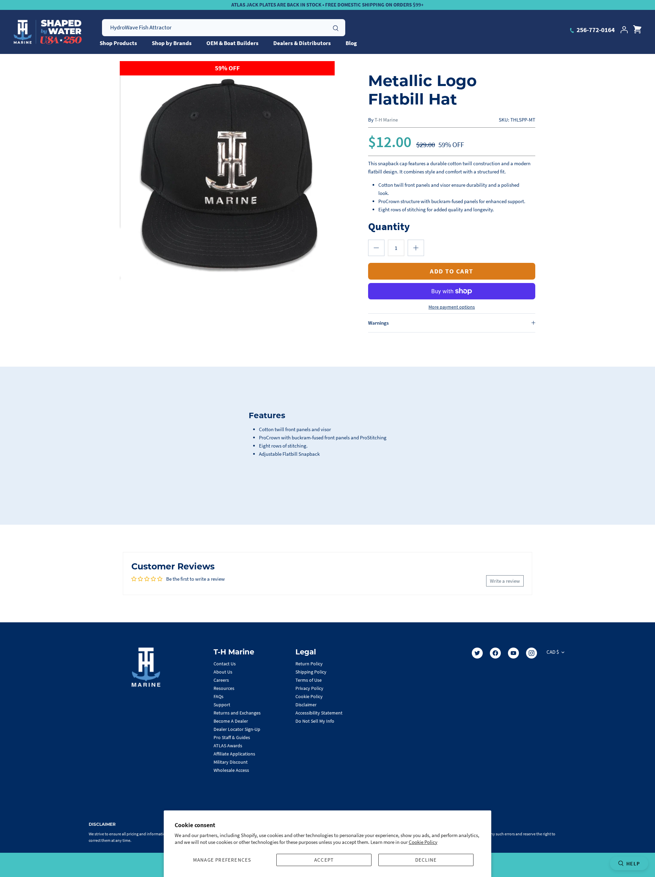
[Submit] (335, 27)
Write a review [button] (505, 581)
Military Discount (231, 762)
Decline (426, 860)
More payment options (451, 307)
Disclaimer (306, 705)
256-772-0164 (595, 30)
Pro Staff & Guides (232, 737)
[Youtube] (513, 653)
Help (633, 863)
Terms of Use (308, 680)
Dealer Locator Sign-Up (237, 729)
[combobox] (223, 27)
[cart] (637, 29)
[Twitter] (477, 653)
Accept (324, 860)
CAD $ (553, 652)
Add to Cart (452, 271)
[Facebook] (495, 653)
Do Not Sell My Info (314, 721)
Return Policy (309, 664)
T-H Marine (386, 119)
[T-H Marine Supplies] (48, 32)
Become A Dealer (231, 721)
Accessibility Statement (319, 713)
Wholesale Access (231, 770)
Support (222, 705)
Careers (221, 680)
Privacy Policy (309, 688)
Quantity (389, 226)
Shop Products (118, 43)
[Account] (624, 30)
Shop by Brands (172, 43)
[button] (376, 248)
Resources (224, 688)
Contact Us (225, 664)
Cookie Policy (423, 842)
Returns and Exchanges (237, 713)
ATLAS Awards (228, 745)
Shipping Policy (310, 672)
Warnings (378, 323)
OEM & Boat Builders (232, 43)
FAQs (218, 696)
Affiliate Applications (234, 754)
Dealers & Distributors (302, 43)
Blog (351, 43)
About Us (223, 672)
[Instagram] (531, 653)
